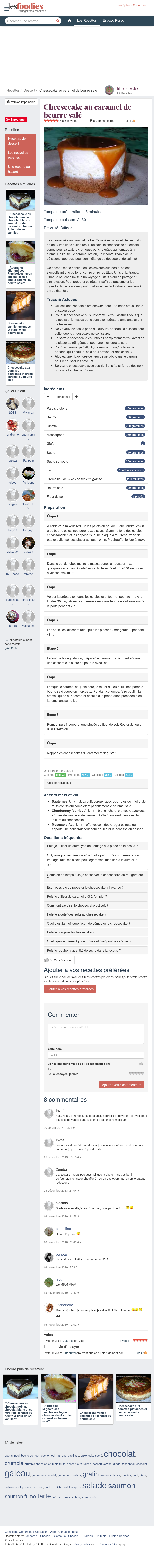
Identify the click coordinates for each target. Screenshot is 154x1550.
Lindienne (12, 453)
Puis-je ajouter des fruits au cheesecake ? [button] (76, 914)
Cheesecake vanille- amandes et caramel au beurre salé (19, 341)
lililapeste (127, 88)
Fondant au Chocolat (38, 1543)
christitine (63, 1228)
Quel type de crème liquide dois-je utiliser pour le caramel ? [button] (89, 941)
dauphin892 (12, 621)
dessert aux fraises (79, 1470)
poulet (48, 1494)
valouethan (28, 647)
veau (85, 1504)
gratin (91, 1480)
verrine (93, 1504)
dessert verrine (102, 1470)
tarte (44, 1502)
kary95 (12, 549)
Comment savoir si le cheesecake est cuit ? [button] (77, 905)
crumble (14, 1469)
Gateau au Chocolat (66, 1543)
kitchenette (64, 1304)
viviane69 (13, 571)
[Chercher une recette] (58, 20)
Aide (53, 1539)
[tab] (96, 846)
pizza (143, 1482)
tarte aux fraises (62, 1504)
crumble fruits (56, 1470)
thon (77, 1504)
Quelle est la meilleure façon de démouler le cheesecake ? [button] (88, 923)
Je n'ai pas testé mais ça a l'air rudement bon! (79, 1064)
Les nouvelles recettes (18, 155)
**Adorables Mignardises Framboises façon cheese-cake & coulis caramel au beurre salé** (20, 288)
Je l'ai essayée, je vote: (63, 1074)
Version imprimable (22, 102)
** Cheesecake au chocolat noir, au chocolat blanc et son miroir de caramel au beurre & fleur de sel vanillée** (20, 230)
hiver (60, 1279)
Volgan (12, 523)
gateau (17, 1479)
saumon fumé (20, 1503)
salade (94, 1491)
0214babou (12, 595)
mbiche (28, 593)
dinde (116, 1470)
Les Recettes (87, 20)
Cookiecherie (28, 525)
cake (84, 1462)
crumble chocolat (36, 1470)
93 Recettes (124, 93)
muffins (126, 1482)
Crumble (101, 1543)
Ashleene (28, 501)
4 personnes (62, 397)
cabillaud (73, 1462)
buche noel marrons (53, 1462)
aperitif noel (12, 1462)
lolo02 (12, 501)
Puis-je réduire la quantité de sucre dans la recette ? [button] (84, 950)
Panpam (28, 479)
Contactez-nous (68, 1539)
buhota (61, 1254)
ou (49, 1069)
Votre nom (55, 1049)
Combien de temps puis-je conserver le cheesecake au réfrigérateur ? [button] (95, 876)
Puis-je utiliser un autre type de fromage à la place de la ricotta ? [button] (92, 845)
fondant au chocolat (134, 1470)
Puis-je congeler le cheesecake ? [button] (70, 932)
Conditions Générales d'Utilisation (26, 1539)
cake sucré (95, 1462)
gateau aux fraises (69, 1482)
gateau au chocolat (44, 1482)
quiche (58, 1494)
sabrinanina (28, 455)
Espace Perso (113, 20)
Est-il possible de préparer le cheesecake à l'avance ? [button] (85, 887)
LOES (12, 431)
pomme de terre (32, 1494)
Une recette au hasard (19, 169)
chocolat (119, 1460)
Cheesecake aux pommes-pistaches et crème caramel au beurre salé (20, 392)
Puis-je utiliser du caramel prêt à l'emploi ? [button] (77, 896)
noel (135, 1482)
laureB (13, 645)
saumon (121, 1491)
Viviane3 (28, 431)
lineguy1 (28, 549)
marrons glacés (110, 1482)
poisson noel (13, 1494)
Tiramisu (87, 1543)
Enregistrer (18, 119)
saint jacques (72, 1494)
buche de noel (30, 1462)
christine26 (28, 621)
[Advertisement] (77, 56)
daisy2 (13, 479)
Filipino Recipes (119, 1543)
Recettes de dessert (17, 141)
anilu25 (28, 571)
